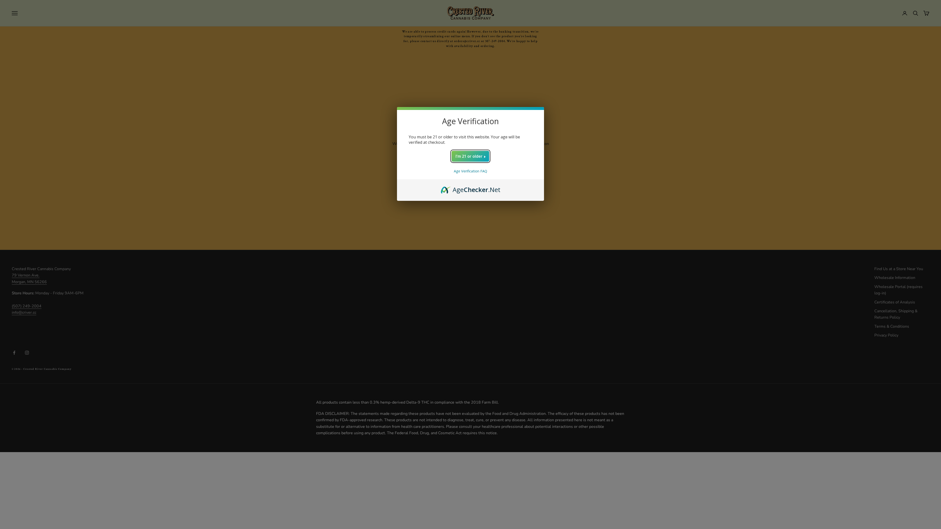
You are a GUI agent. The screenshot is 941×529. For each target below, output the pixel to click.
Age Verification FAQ (470, 171)
